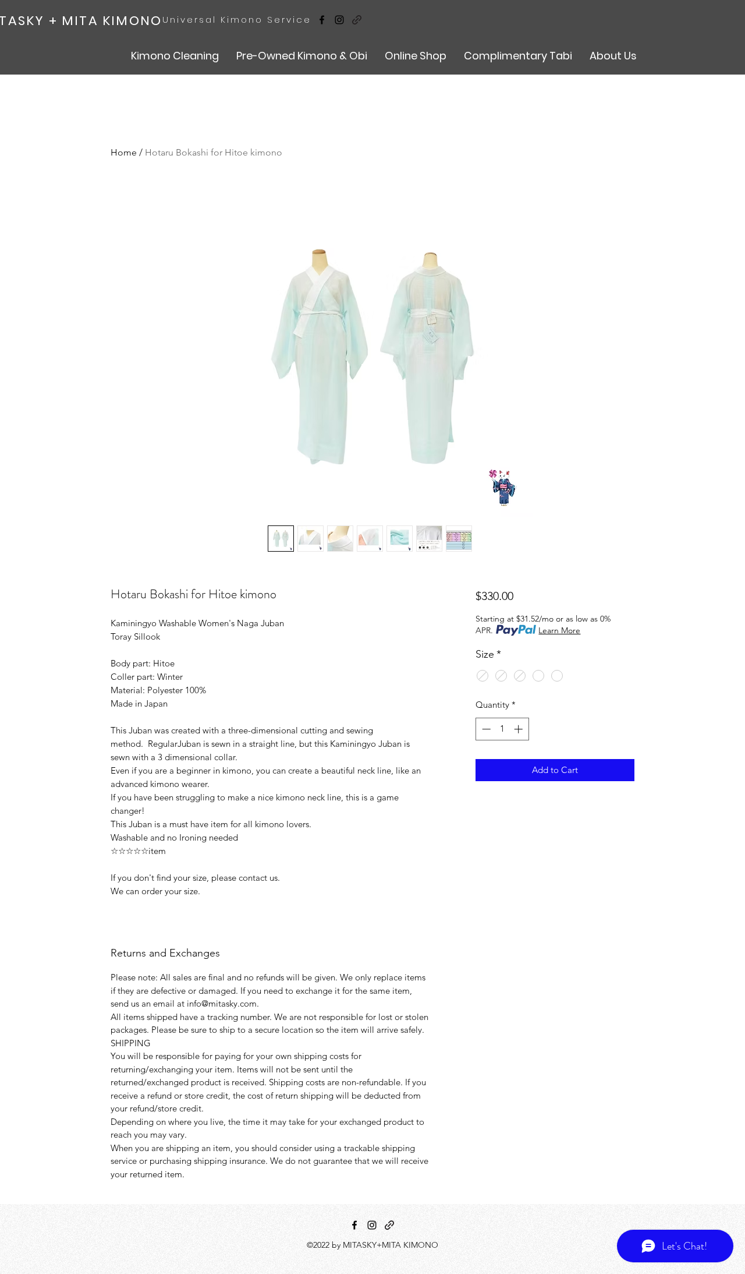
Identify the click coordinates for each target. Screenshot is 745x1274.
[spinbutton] (502, 729)
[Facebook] (322, 20)
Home (124, 152)
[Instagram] (339, 20)
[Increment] (519, 729)
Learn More (559, 630)
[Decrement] (485, 729)
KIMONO (130, 21)
